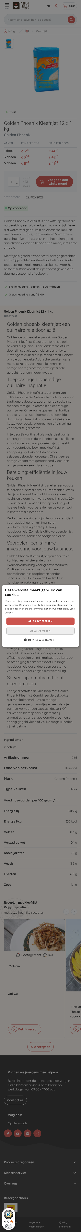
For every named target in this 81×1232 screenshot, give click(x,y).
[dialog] (40, 616)
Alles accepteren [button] (40, 621)
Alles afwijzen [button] (40, 630)
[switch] (8, 1226)
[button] (40, 639)
